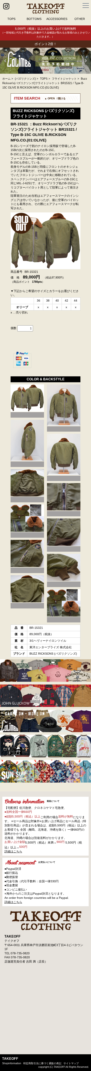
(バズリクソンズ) (25, 78)
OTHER (79, 19)
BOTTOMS (34, 19)
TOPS (11, 19)
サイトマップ (71, 1063)
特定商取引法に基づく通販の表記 (42, 1063)
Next (85, 60)
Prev (5, 60)
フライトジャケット (64, 78)
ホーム (6, 78)
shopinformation (11, 1063)
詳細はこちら (13, 851)
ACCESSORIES (56, 19)
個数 (14, 328)
